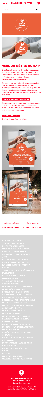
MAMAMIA (26, 265)
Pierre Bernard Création (13, 276)
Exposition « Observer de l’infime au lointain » (17, 339)
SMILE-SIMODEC (9, 249)
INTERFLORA (7, 300)
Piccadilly (26, 297)
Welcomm (6, 359)
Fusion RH (6, 314)
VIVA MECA (6, 241)
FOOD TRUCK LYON (10, 343)
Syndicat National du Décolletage (18, 270)
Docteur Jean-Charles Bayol (15, 292)
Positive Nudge (9, 346)
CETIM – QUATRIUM (22, 254)
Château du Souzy (10, 284)
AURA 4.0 (26, 316)
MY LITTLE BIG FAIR (10, 278)
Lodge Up (6, 327)
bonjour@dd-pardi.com (21, 383)
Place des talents (10, 297)
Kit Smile (6, 305)
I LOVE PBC (28, 295)
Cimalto (18, 303)
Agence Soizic (25, 343)
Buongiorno (18, 305)
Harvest (6, 322)
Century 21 (7, 335)
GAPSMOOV (7, 254)
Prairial (25, 319)
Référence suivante (32, 225)
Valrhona (17, 241)
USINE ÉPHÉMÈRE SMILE (25, 300)
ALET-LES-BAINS (25, 287)
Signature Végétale (11, 316)
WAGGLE (20, 243)
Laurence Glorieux (11, 265)
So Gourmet (7, 308)
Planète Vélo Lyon (11, 319)
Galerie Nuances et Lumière (15, 260)
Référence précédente (10, 225)
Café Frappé (26, 359)
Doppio (18, 308)
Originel (29, 305)
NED (25, 303)
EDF (3, 303)
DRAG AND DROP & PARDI (21, 3)
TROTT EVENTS (8, 243)
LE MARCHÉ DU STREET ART (13, 289)
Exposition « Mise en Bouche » (16, 324)
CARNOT (5, 262)
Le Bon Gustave (9, 311)
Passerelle (7, 354)
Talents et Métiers (20, 262)
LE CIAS (21, 311)
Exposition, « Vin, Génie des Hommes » (14, 349)
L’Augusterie (8, 273)
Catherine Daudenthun (23, 327)
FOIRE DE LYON (20, 252)
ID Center (6, 268)
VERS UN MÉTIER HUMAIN (12, 281)
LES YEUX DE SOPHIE (10, 330)
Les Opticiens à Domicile (13, 356)
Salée (10, 303)
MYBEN (15, 322)
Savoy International (12, 295)
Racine (16, 359)
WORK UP (17, 314)
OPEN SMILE (7, 252)
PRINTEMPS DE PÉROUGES (13, 246)
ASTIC (4, 257)
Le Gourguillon (9, 287)
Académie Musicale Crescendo (16, 332)
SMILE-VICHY (23, 249)
